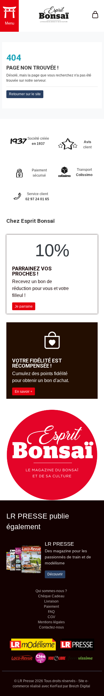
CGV (51, 617)
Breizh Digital (79, 686)
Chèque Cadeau (51, 596)
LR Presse (59, 544)
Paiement (51, 607)
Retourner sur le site (25, 94)
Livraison (51, 601)
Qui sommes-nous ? (51, 591)
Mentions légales (51, 622)
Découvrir (55, 574)
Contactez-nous (51, 627)
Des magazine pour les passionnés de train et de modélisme (68, 557)
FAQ (51, 612)
